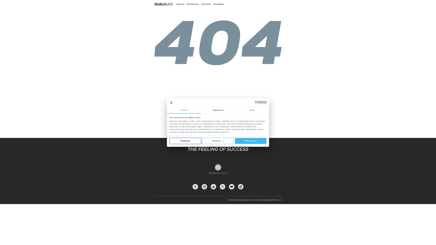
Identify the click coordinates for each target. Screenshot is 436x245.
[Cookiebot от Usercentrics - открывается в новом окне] (257, 102)
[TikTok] (240, 186)
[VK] (231, 186)
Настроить (216, 141)
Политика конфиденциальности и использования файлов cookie (255, 200)
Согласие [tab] (184, 110)
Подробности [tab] (218, 110)
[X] (222, 186)
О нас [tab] (252, 110)
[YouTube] (213, 186)
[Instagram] (204, 186)
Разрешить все (250, 141)
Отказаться (185, 141)
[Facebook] (195, 186)
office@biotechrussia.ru (218, 173)
